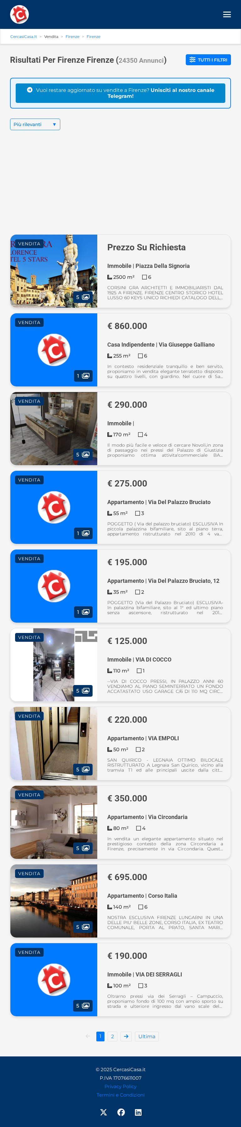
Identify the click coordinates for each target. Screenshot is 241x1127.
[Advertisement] (120, 187)
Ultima (146, 1036)
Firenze (72, 36)
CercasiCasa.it (23, 36)
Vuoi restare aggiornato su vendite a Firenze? (124, 93)
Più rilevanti (35, 124)
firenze (93, 36)
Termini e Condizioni (121, 1095)
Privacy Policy (120, 1086)
